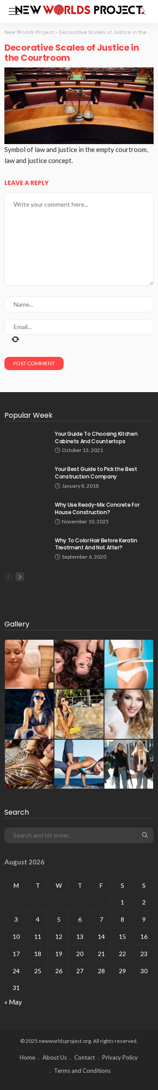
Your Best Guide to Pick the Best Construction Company (96, 472)
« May (13, 1002)
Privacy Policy (120, 1057)
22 (122, 953)
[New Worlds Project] (79, 8)
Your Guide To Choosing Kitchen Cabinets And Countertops (96, 437)
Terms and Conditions (82, 1070)
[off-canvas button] (14, 11)
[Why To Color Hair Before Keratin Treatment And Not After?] (26, 548)
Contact (84, 1057)
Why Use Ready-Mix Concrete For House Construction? (97, 508)
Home (27, 1057)
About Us (55, 1057)
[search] (142, 11)
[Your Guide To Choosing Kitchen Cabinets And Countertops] (26, 441)
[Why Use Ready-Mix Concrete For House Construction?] (26, 512)
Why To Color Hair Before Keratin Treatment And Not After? (96, 544)
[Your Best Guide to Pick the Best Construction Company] (26, 477)
